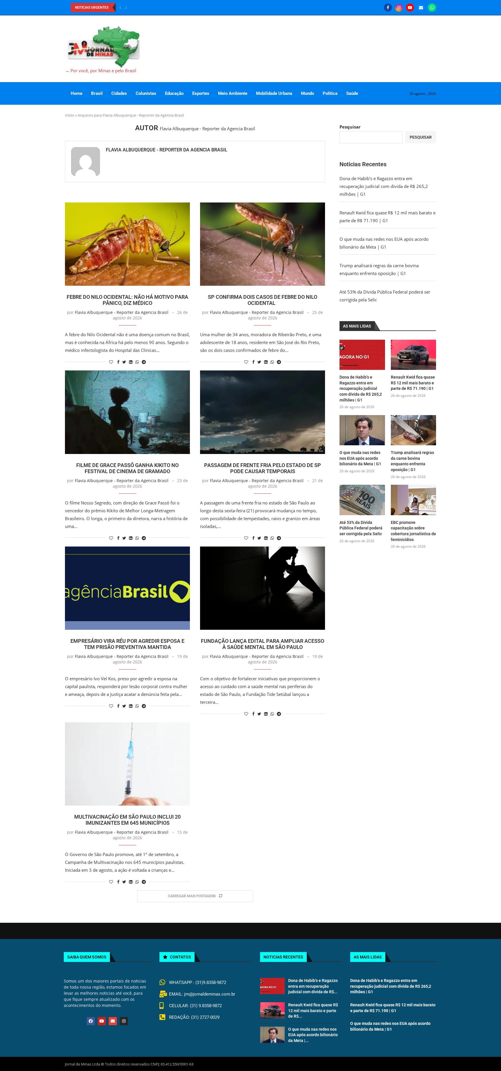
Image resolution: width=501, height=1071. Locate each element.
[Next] (126, 7)
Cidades (119, 93)
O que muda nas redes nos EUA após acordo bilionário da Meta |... (313, 1035)
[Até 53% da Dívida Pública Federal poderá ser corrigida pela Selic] (362, 500)
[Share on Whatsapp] (137, 362)
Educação (174, 93)
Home (76, 93)
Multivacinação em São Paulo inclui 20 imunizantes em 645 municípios (127, 820)
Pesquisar (350, 127)
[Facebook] (388, 7)
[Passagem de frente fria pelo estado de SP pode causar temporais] (262, 412)
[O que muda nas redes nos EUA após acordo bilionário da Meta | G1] (362, 430)
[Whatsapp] (432, 7)
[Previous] (120, 7)
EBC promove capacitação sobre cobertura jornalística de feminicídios (413, 531)
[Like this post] (111, 362)
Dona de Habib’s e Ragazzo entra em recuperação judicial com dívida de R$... (313, 986)
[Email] (421, 7)
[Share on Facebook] (118, 362)
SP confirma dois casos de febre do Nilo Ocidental (262, 300)
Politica (330, 93)
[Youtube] (410, 7)
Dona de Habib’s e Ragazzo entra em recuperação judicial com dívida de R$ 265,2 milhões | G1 (384, 186)
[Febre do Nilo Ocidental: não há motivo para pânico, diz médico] (127, 244)
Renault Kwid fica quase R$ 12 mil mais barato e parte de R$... (313, 1010)
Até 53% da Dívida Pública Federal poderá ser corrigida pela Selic (361, 528)
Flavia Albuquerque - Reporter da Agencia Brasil (166, 150)
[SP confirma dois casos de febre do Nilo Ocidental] (262, 244)
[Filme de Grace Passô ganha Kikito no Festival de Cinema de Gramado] (127, 412)
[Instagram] (399, 7)
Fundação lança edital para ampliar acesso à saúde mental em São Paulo (262, 644)
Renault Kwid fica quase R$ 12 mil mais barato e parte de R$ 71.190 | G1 (413, 383)
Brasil (97, 93)
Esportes (200, 93)
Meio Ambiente (232, 93)
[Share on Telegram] (144, 362)
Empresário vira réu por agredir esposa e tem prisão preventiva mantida (127, 644)
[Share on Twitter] (124, 362)
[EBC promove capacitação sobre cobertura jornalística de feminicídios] (413, 500)
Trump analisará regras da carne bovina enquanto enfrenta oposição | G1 (412, 461)
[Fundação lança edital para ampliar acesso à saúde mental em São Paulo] (262, 588)
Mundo (307, 93)
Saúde (352, 93)
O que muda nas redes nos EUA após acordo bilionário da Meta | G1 (360, 458)
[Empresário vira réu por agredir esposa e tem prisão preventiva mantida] (127, 588)
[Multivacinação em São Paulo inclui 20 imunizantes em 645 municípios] (127, 764)
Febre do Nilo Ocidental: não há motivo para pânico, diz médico (127, 300)
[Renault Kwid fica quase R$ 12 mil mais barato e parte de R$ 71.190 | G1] (413, 355)
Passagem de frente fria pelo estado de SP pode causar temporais (262, 468)
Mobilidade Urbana (274, 93)
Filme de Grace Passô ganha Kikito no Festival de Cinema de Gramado (127, 468)
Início (69, 115)
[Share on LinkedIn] (130, 362)
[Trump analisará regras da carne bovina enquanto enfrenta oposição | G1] (413, 430)
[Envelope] (113, 1021)
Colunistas (146, 93)
